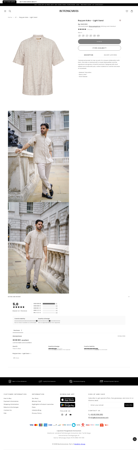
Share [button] (17, 358)
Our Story (35, 398)
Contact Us (8, 410)
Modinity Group (79, 444)
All (16, 17)
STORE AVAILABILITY (100, 48)
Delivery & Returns (110, 55)
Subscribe (128, 405)
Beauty (28, 2)
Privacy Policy (37, 413)
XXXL (98, 35)
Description (88, 55)
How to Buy (7, 398)
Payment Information (11, 401)
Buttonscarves (9, 2)
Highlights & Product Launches (43, 404)
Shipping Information (11, 404)
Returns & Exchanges (11, 407)
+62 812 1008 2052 (96, 414)
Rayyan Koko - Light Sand (21, 353)
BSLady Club (36, 401)
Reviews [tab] (17, 330)
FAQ (5, 413)
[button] (5, 11)
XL (90, 35)
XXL (95, 35)
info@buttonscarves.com (99, 417)
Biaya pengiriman (94, 26)
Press (34, 407)
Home (10, 17)
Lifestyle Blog (36, 410)
